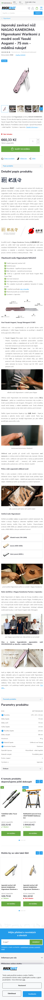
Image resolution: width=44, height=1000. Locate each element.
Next (41, 781)
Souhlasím (32, 994)
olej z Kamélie (24, 289)
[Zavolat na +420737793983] (29, 8)
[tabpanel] (11, 811)
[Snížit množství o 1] (38, 142)
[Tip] (11, 798)
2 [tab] (21, 840)
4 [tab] (24, 840)
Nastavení (22, 985)
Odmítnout (12, 993)
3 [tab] (22, 840)
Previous (37, 781)
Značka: (20, 55)
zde (24, 980)
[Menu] (41, 8)
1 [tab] (19, 840)
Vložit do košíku (22, 149)
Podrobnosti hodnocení (28, 52)
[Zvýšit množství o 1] (38, 140)
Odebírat (36, 942)
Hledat (38, 13)
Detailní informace (32, 127)
